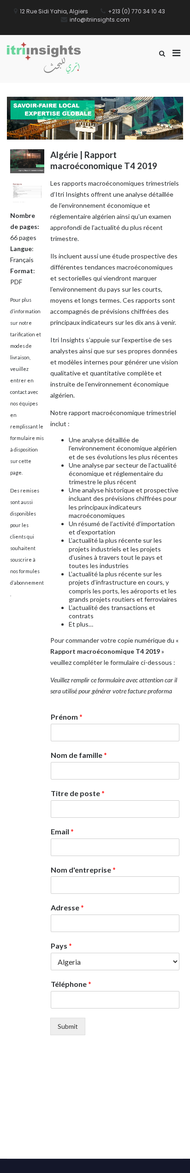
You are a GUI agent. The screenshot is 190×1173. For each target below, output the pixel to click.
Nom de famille (79, 755)
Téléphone (71, 983)
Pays (61, 945)
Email (62, 831)
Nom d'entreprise (83, 869)
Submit (68, 1026)
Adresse (67, 907)
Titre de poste (78, 793)
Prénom (67, 716)
